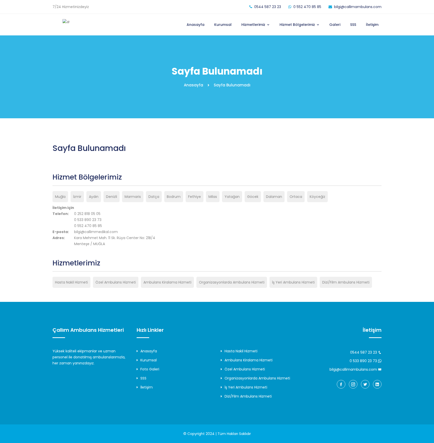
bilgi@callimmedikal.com (96, 231)
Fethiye (194, 196)
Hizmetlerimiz (253, 24)
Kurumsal (223, 24)
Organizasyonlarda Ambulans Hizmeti (231, 282)
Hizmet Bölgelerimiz (298, 24)
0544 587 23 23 (267, 6)
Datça (153, 196)
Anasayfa (195, 24)
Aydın (93, 196)
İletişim (372, 24)
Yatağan (232, 196)
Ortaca (296, 196)
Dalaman (274, 196)
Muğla (60, 196)
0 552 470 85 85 (307, 6)
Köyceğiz (317, 196)
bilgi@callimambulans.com (358, 6)
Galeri (334, 24)
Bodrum (174, 196)
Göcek (252, 196)
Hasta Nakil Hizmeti (71, 282)
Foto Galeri (149, 369)
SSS (353, 24)
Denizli (111, 196)
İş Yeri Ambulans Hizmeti (293, 282)
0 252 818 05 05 (87, 213)
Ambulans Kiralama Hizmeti (167, 282)
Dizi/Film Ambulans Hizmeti (345, 282)
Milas (212, 196)
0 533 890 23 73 (87, 219)
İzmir (77, 196)
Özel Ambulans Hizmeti (115, 282)
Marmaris (133, 196)
